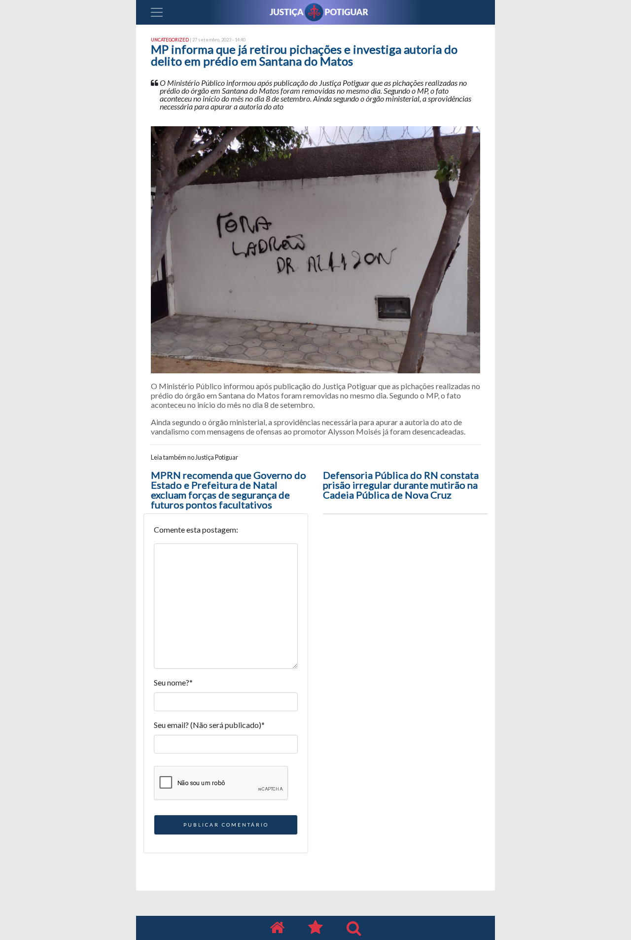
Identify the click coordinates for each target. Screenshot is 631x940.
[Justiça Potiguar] (277, 928)
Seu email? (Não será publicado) (209, 724)
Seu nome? (173, 682)
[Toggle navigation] (156, 12)
